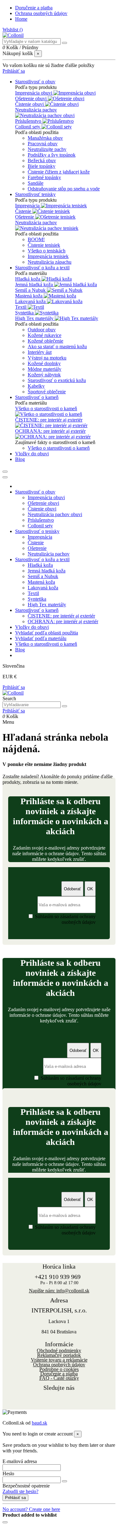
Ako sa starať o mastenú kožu (57, 346)
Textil (21, 307)
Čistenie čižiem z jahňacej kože (59, 171)
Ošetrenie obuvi (31, 98)
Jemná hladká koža (34, 284)
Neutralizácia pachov (36, 109)
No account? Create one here (31, 1509)
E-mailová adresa (20, 1461)
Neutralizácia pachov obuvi (55, 514)
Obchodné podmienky (59, 1350)
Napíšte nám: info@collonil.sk (59, 1290)
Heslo (8, 1473)
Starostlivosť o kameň (37, 610)
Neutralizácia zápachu (49, 262)
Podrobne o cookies (59, 1369)
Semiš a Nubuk (31, 290)
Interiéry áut (40, 352)
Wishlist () (13, 29)
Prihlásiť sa (14, 687)
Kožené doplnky (44, 363)
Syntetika (25, 312)
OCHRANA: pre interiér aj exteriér (50, 431)
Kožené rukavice (44, 335)
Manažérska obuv (45, 138)
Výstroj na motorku (47, 357)
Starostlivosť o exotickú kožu (57, 380)
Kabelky (36, 386)
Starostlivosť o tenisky (37, 531)
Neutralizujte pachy (47, 149)
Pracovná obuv (43, 143)
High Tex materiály (35, 318)
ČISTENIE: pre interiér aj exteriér (48, 419)
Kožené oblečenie (45, 341)
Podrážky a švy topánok (52, 155)
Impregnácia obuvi (34, 93)
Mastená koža (29, 295)
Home (21, 19)
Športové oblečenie (47, 391)
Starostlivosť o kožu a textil (42, 559)
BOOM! (36, 239)
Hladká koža (28, 279)
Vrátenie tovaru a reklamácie (59, 1360)
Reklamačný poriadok (59, 1355)
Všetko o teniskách (46, 250)
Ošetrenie (25, 217)
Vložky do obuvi (32, 627)
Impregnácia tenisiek (48, 256)
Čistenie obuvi (30, 104)
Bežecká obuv (42, 160)
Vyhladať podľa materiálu (40, 638)
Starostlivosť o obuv (35, 491)
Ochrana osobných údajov (41, 13)
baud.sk (39, 1422)
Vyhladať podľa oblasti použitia (46, 632)
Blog (20, 649)
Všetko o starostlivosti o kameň (46, 408)
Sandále (35, 183)
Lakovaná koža (31, 301)
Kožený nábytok (44, 374)
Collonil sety (28, 126)
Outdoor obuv (42, 329)
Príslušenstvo (28, 121)
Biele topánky (41, 166)
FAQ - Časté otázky (59, 1378)
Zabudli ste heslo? (20, 1491)
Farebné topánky (44, 177)
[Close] (5, 477)
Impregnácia (28, 205)
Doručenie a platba (34, 7)
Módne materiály (44, 369)
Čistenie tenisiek (44, 245)
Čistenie (23, 211)
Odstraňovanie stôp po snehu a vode (64, 188)
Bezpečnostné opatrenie (26, 1485)
